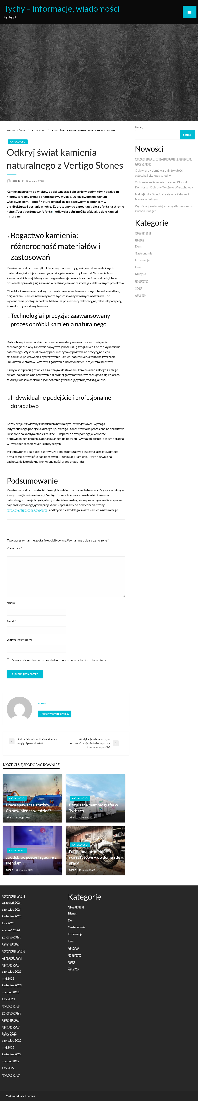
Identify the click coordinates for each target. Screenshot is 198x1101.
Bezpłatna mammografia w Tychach (93, 807)
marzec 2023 (10, 992)
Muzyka (140, 274)
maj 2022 (8, 1047)
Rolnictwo (141, 281)
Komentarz (14, 548)
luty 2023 (8, 999)
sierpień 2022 (11, 1026)
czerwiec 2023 (11, 971)
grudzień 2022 (11, 1013)
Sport (138, 288)
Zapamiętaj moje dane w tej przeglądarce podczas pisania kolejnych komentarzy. (59, 660)
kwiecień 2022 (11, 1054)
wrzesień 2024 (11, 902)
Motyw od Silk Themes (20, 1096)
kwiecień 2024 (11, 916)
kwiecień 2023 (11, 985)
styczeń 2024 (11, 930)
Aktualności (38, 130)
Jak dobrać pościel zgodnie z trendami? (31, 860)
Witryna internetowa (19, 639)
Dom (138, 246)
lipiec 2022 (9, 1033)
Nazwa (12, 602)
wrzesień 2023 (11, 957)
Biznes (139, 239)
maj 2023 (8, 978)
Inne (138, 267)
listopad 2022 (11, 1019)
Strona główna (16, 130)
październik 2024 (13, 895)
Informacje (142, 260)
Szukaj (139, 127)
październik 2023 (13, 950)
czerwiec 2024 (11, 909)
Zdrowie (140, 294)
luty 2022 (8, 1068)
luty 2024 (8, 923)
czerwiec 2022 (11, 1040)
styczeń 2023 (11, 1006)
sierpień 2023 (11, 964)
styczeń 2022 (11, 1075)
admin (16, 180)
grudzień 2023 (11, 937)
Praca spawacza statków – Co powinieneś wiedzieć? (30, 807)
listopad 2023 (11, 944)
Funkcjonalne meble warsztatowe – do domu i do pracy (94, 857)
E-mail (11, 621)
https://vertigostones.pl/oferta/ (28, 510)
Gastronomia (143, 253)
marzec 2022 (10, 1061)
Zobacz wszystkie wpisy (54, 713)
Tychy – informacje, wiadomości (62, 8)
